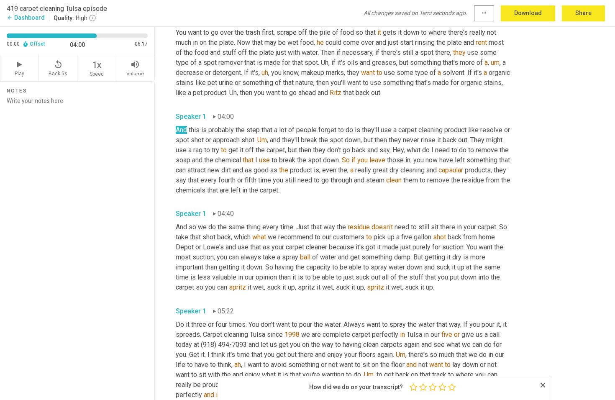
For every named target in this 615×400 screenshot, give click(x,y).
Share (583, 13)
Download (528, 13)
